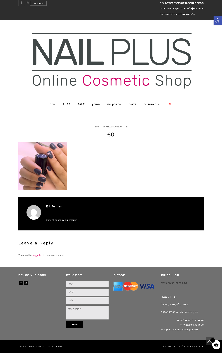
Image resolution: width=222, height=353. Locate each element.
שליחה (74, 324)
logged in (37, 255)
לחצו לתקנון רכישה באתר (174, 283)
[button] (218, 20)
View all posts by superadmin (61, 220)
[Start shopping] (170, 104)
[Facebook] (21, 283)
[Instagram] (26, 283)
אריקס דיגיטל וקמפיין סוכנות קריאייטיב (36, 346)
